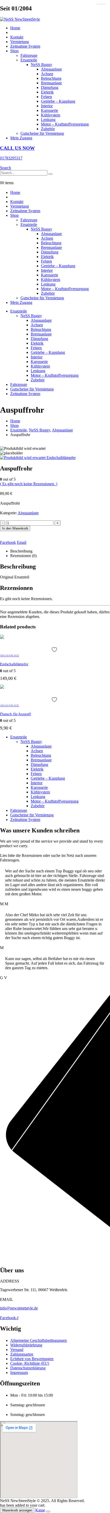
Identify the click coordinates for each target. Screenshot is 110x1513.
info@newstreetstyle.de (19, 1308)
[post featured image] (2, 637)
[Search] (50, 174)
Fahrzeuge (28, 55)
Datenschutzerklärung (28, 1368)
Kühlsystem (50, 115)
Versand (16, 1349)
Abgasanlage (51, 69)
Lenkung (48, 119)
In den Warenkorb (15, 528)
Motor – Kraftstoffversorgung (65, 124)
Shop (14, 51)
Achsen (47, 74)
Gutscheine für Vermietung (42, 133)
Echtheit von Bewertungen (31, 1359)
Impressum (19, 1372)
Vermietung (19, 41)
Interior (47, 106)
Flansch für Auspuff (15, 714)
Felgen (46, 96)
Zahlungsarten (21, 1354)
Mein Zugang (21, 138)
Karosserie (49, 110)
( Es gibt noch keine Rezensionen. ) (28, 484)
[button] (5, 168)
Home (15, 28)
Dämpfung (49, 87)
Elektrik (47, 92)
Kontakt (16, 37)
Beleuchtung (51, 78)
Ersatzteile (28, 60)
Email (21, 542)
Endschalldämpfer (14, 664)
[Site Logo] (20, 19)
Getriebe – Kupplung (58, 101)
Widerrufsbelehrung (26, 1345)
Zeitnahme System (25, 46)
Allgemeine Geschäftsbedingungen (38, 1340)
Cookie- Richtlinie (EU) (29, 1363)
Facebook (8, 542)
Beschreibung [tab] (21, 551)
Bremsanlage (51, 83)
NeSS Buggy (41, 64)
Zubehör (48, 129)
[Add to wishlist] (55, 649)
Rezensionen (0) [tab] (23, 555)
